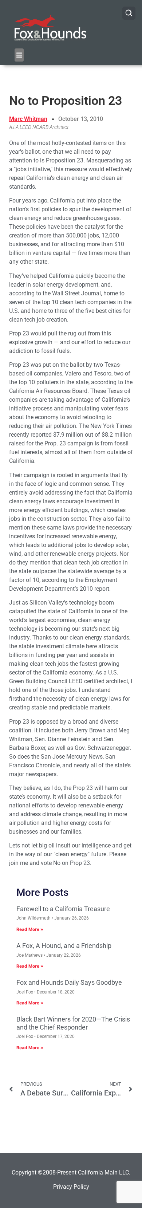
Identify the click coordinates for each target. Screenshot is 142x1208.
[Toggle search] (128, 13)
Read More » (29, 929)
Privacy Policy (71, 1186)
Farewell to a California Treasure (63, 909)
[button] (19, 55)
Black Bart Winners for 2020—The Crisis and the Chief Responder (73, 1023)
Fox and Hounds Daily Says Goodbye (69, 982)
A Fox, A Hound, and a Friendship (63, 945)
